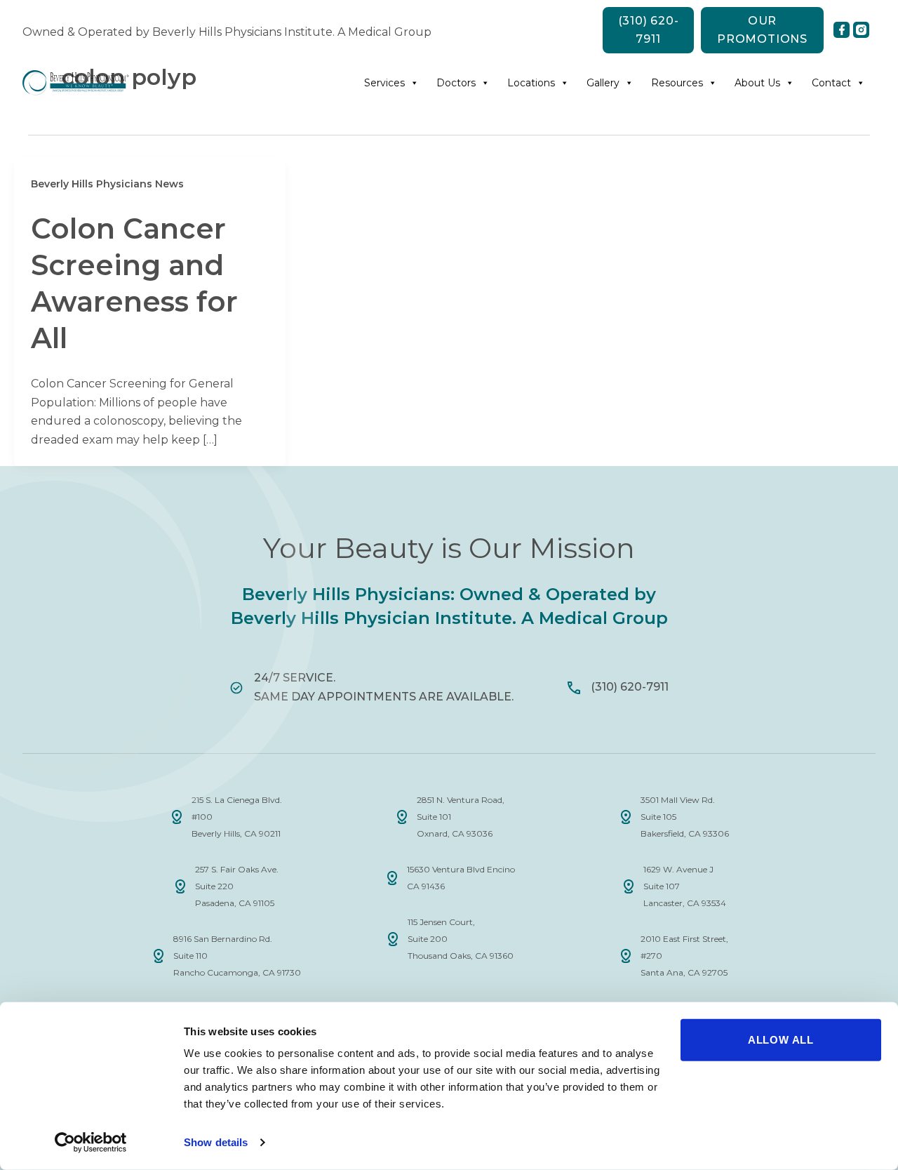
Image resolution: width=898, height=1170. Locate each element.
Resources (677, 83)
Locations (531, 83)
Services (384, 83)
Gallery (603, 83)
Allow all (781, 1040)
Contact (831, 83)
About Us (757, 83)
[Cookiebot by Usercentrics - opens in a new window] (90, 1142)
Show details (216, 1142)
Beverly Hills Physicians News (107, 184)
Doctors (456, 83)
